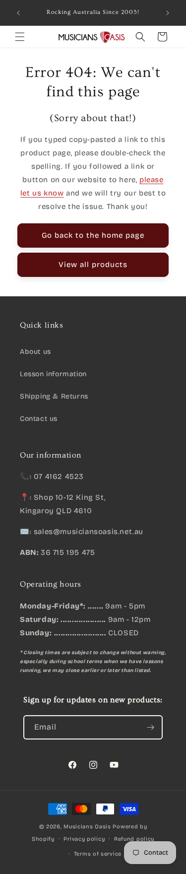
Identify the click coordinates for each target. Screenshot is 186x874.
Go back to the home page (93, 235)
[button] (20, 37)
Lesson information (53, 374)
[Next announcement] (168, 13)
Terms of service (98, 854)
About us (35, 351)
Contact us (39, 418)
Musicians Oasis (87, 826)
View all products (93, 264)
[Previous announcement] (18, 13)
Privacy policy (84, 839)
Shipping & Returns (54, 396)
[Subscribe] (151, 727)
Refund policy (134, 839)
